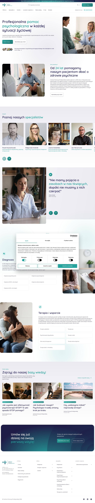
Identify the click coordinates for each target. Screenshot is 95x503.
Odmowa (27, 266)
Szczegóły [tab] (47, 240)
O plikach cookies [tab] (68, 240)
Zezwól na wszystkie (67, 266)
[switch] (40, 260)
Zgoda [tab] (26, 240)
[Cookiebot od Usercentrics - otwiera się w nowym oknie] (71, 236)
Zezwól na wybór (47, 266)
